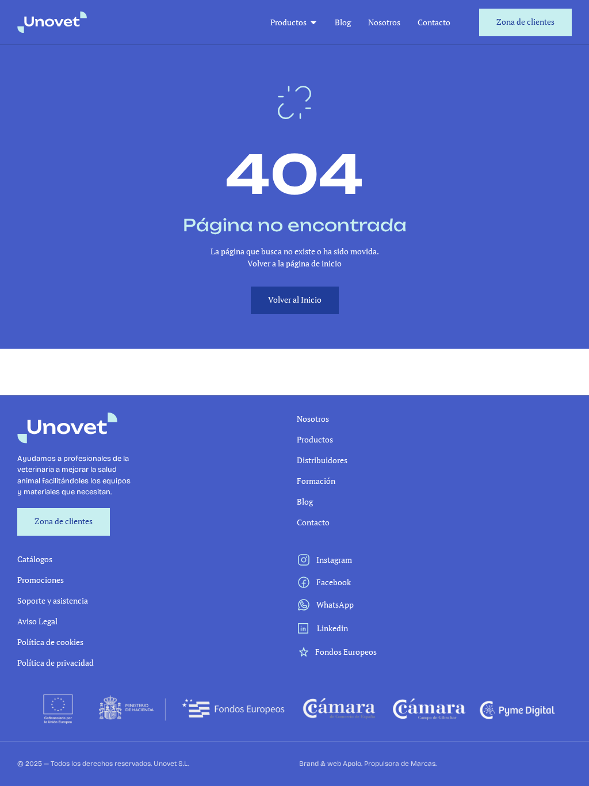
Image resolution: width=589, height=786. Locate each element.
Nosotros (384, 22)
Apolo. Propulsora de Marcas (389, 764)
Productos (288, 22)
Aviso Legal (37, 621)
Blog (343, 22)
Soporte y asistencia (52, 600)
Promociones (40, 579)
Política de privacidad (55, 662)
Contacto (434, 22)
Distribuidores (322, 460)
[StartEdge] (52, 22)
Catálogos (34, 559)
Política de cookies (50, 641)
